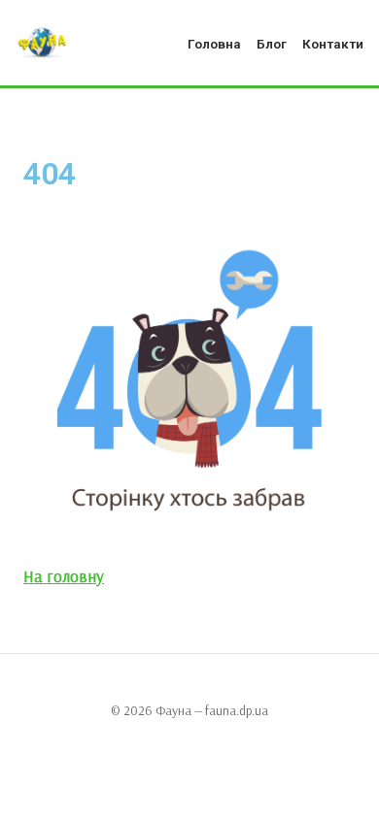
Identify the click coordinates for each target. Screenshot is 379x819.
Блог (272, 43)
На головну (63, 576)
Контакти (332, 43)
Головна (214, 43)
